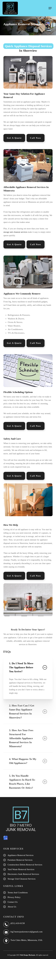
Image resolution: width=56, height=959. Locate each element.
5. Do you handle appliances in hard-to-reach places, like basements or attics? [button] (22, 781)
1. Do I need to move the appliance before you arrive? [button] (21, 667)
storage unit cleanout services (15, 232)
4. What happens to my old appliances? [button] (22, 761)
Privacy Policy (14, 897)
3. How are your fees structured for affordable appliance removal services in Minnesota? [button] (21, 738)
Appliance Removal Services (20, 855)
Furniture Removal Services (20, 860)
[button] (50, 8)
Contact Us (13, 902)
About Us (12, 907)
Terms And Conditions (18, 892)
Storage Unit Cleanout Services (21, 879)
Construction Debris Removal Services (25, 865)
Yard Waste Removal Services (21, 869)
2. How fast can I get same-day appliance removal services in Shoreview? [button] (21, 711)
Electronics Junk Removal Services (23, 874)
